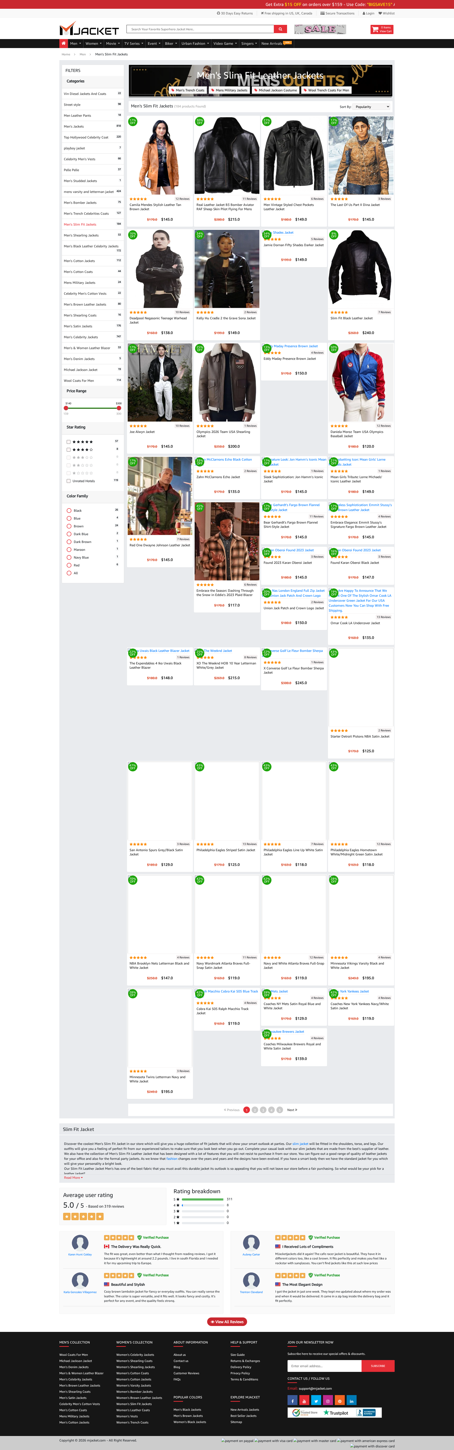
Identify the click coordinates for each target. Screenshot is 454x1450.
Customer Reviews (186, 1373)
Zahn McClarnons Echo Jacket (218, 477)
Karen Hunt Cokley (80, 1254)
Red (96, 565)
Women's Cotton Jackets (133, 1379)
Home (66, 54)
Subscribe (378, 1366)
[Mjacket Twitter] (316, 1400)
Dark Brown (96, 541)
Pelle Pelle (92, 170)
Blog (177, 1367)
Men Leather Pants (92, 115)
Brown (96, 526)
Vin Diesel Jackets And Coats (92, 94)
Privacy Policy (240, 1373)
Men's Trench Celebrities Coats (92, 213)
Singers (247, 43)
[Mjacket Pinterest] (340, 1400)
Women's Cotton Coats (132, 1373)
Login (369, 13)
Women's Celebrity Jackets (135, 1355)
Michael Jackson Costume (277, 90)
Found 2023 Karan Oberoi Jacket (288, 562)
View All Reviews (229, 1321)
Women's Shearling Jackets (135, 1367)
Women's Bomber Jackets (134, 1391)
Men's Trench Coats (189, 90)
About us (180, 1355)
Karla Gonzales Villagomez (80, 1292)
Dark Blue (96, 534)
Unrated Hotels (95, 481)
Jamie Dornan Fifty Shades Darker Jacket (294, 245)
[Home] (63, 43)
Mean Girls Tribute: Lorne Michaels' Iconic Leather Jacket (356, 479)
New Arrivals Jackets (245, 1409)
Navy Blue (96, 557)
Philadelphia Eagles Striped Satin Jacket (225, 850)
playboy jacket (92, 148)
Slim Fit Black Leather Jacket (352, 318)
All (76, 573)
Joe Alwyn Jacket (142, 432)
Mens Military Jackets (92, 282)
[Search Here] (280, 29)
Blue (96, 518)
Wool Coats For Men (92, 380)
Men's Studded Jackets (92, 181)
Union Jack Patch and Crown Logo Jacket (294, 608)
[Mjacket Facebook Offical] (292, 1400)
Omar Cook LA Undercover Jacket (355, 623)
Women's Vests (127, 1416)
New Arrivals (275, 43)
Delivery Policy (241, 1367)
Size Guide (238, 1355)
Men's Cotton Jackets (92, 261)
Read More (72, 1177)
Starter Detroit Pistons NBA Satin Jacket (360, 736)
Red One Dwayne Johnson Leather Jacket (160, 545)
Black (96, 510)
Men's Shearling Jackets (92, 235)
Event (153, 43)
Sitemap (236, 1422)
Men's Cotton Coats (92, 272)
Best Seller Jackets (244, 1416)
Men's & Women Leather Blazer (92, 348)
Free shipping (288, 13)
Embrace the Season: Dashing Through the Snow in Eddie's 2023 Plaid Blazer (224, 592)
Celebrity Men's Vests (92, 159)
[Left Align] (66, 1216)
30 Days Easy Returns (236, 13)
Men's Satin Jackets (92, 326)
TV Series (132, 43)
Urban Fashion (194, 43)
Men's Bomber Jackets (92, 202)
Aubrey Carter (251, 1254)
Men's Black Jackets (187, 1409)
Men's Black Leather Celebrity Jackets (92, 248)
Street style (92, 104)
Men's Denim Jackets (92, 359)
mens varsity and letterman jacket (92, 192)
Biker (169, 43)
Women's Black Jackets (190, 1422)
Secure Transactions (339, 13)
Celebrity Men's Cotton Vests (92, 293)
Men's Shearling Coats (92, 315)
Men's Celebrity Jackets (92, 337)
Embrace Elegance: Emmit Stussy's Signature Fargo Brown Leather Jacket (358, 524)
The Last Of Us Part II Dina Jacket (355, 205)
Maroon (96, 549)
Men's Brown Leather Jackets (92, 304)
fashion (172, 1158)
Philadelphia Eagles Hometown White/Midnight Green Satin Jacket (357, 852)
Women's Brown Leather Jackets (139, 1398)
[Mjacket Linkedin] (352, 1400)
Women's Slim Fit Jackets (134, 1404)
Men (74, 43)
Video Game (224, 43)
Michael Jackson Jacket (92, 370)
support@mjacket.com (315, 1388)
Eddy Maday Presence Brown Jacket (290, 358)
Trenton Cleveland (251, 1292)
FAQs (177, 1379)
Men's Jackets (92, 126)
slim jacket (300, 1144)
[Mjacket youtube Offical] (304, 1400)
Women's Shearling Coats (134, 1361)
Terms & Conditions (244, 1379)
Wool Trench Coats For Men (328, 90)
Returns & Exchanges (245, 1361)
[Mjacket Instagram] (328, 1400)
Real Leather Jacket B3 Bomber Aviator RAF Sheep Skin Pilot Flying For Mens (225, 207)
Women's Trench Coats (132, 1422)
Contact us (181, 1361)
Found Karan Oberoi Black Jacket (355, 562)
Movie (111, 43)
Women (92, 43)
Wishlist (388, 13)
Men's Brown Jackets (188, 1416)
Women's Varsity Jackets (133, 1385)
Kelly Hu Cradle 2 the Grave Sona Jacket (226, 318)
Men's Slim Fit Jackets (92, 224)
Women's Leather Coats (133, 1410)
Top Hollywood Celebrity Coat (92, 137)
